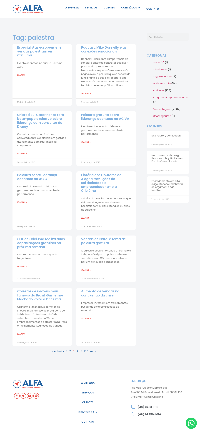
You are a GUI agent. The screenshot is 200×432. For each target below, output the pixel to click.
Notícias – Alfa (162, 83)
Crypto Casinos (162, 76)
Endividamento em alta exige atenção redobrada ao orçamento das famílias (167, 185)
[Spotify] (36, 396)
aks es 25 (158, 62)
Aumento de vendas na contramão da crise (100, 293)
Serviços (91, 7)
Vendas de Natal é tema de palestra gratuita (103, 241)
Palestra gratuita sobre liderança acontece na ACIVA (105, 117)
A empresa (72, 7)
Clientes (109, 7)
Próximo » (90, 351)
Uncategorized (162, 116)
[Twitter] (23, 396)
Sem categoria (162, 109)
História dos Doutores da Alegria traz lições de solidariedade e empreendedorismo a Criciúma (101, 183)
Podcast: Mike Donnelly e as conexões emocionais (103, 49)
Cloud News (160, 69)
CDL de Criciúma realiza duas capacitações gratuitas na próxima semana (41, 243)
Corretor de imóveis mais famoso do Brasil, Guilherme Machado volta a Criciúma (40, 295)
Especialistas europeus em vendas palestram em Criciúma (39, 51)
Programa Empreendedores (170, 97)
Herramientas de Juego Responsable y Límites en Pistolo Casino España (166, 158)
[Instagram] (17, 396)
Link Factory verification (166, 135)
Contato (152, 9)
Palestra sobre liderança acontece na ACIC (37, 177)
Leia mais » (22, 75)
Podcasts (158, 90)
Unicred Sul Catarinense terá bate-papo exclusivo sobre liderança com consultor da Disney (40, 121)
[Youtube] (29, 396)
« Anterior (58, 351)
